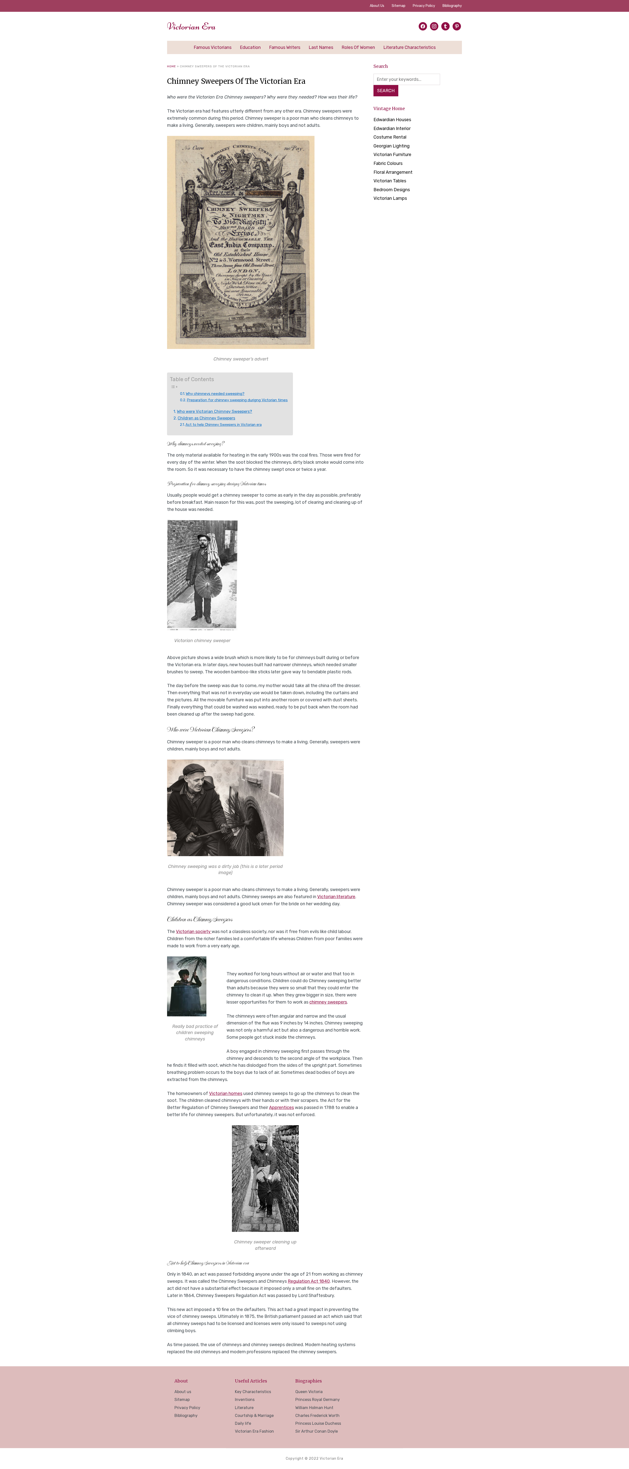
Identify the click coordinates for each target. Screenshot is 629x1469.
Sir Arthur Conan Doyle (316, 1431)
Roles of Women (358, 47)
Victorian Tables (389, 181)
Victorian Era (191, 26)
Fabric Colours (387, 163)
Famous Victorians (212, 47)
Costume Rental (389, 137)
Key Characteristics (253, 1391)
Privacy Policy (424, 6)
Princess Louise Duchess (318, 1423)
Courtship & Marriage (254, 1415)
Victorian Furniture (392, 154)
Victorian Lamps (390, 198)
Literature (244, 1407)
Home (171, 66)
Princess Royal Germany (317, 1399)
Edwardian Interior (392, 128)
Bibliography (452, 6)
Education (250, 47)
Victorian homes (225, 1093)
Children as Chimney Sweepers (206, 418)
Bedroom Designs (391, 189)
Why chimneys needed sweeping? (215, 393)
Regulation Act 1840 (309, 1281)
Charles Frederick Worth (317, 1415)
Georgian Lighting (391, 146)
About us (377, 6)
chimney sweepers (328, 1002)
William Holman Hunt (314, 1407)
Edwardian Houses (392, 119)
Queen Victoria (309, 1391)
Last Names (321, 47)
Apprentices (281, 1107)
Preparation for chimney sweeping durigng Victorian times (237, 400)
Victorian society (194, 931)
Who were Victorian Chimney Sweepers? (214, 411)
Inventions (245, 1399)
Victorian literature (336, 896)
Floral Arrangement (393, 172)
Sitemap (398, 6)
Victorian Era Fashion (254, 1431)
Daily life (243, 1423)
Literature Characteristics (409, 47)
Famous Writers (284, 47)
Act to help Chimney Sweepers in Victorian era (224, 424)
